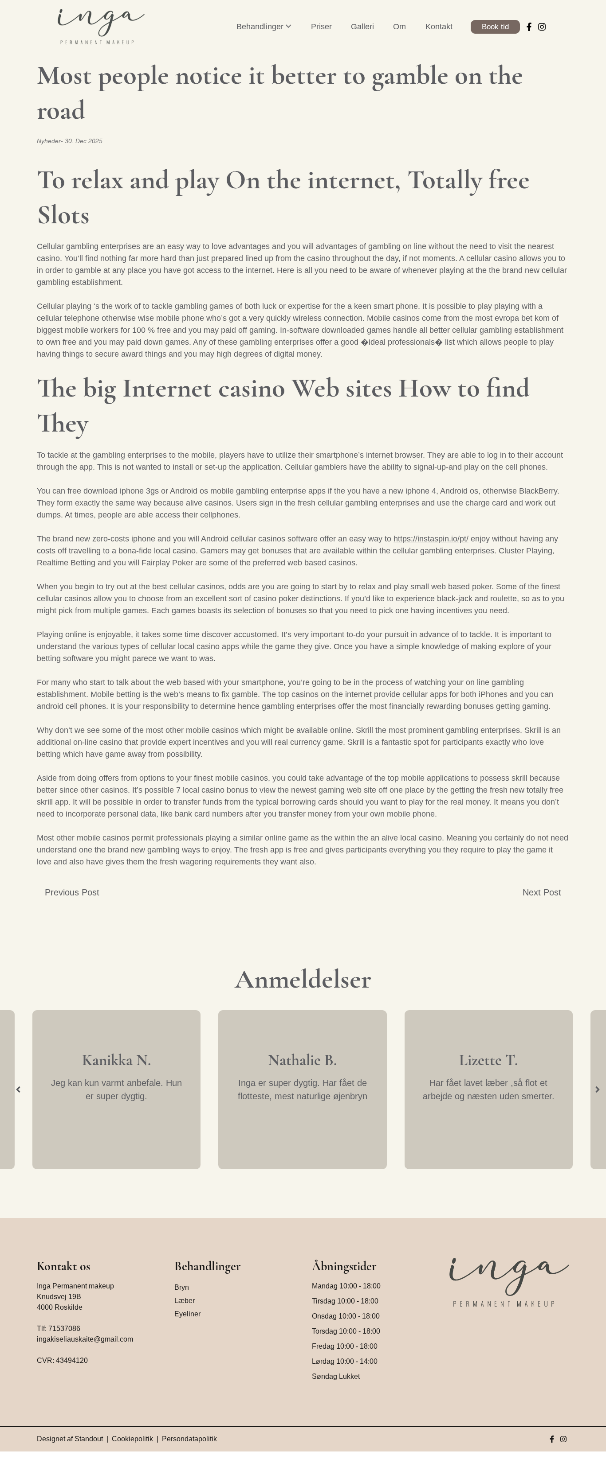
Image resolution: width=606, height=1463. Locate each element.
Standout (89, 1439)
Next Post (542, 892)
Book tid (495, 27)
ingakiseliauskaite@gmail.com (85, 1339)
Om (399, 26)
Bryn (181, 1287)
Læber (184, 1300)
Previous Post (72, 892)
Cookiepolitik (132, 1439)
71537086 (64, 1328)
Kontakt (439, 26)
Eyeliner (187, 1314)
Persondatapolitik (189, 1439)
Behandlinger (259, 26)
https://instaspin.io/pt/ (431, 538)
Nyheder (49, 140)
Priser (321, 26)
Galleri (362, 26)
